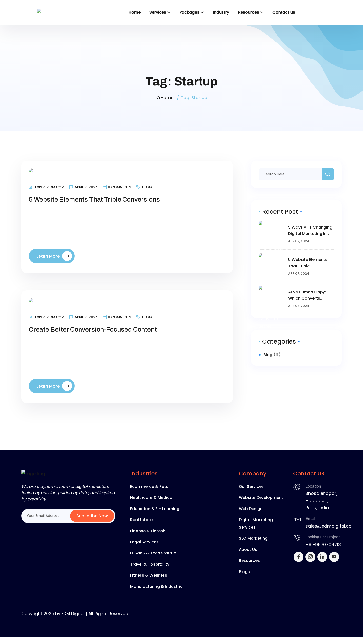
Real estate (141, 520)
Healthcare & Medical (151, 497)
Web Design (250, 508)
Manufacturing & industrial (157, 586)
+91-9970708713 (323, 544)
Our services (251, 486)
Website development (261, 497)
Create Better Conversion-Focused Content (93, 329)
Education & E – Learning (154, 508)
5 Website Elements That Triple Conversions (94, 199)
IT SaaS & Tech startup (153, 553)
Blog (147, 187)
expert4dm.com (49, 187)
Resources (248, 12)
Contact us (283, 12)
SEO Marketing (253, 538)
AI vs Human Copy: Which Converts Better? (307, 295)
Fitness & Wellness (148, 575)
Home (135, 12)
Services (157, 12)
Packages (189, 12)
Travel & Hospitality (149, 564)
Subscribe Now (92, 516)
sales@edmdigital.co (328, 526)
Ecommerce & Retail (150, 486)
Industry (221, 12)
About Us (248, 549)
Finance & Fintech (147, 531)
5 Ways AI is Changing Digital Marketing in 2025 (310, 230)
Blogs (244, 571)
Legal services (144, 542)
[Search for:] (296, 174)
